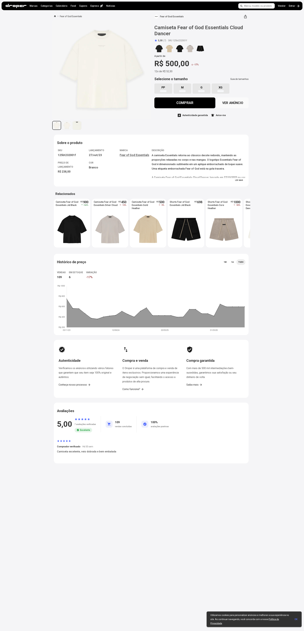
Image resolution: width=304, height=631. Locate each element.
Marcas (34, 6)
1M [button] (225, 262)
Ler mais (239, 180)
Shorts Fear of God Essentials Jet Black (180, 203)
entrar (294, 6)
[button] (160, 40)
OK (296, 619)
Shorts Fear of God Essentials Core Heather (218, 205)
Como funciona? (133, 389)
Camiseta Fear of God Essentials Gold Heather (143, 205)
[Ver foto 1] (56, 125)
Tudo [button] (241, 262)
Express (96, 5)
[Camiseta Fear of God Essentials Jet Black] (179, 48)
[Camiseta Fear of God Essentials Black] (159, 48)
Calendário (61, 6)
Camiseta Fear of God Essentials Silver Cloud (106, 203)
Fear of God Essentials (71, 16)
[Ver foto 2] (66, 125)
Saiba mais (194, 384)
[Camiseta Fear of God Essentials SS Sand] (169, 48)
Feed (73, 6)
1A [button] (232, 262)
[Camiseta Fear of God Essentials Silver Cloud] (190, 48)
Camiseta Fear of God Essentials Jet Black (67, 203)
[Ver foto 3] (77, 125)
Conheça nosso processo (75, 384)
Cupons (83, 6)
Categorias (46, 6)
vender (282, 6)
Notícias (110, 6)
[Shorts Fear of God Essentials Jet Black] (200, 48)
